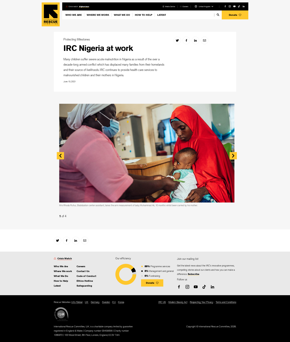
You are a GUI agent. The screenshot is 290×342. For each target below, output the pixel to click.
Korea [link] (121, 302)
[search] (218, 14)
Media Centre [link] (170, 6)
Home (51, 14)
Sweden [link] (106, 302)
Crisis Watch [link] (64, 258)
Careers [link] (185, 6)
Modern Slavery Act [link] (177, 302)
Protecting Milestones (76, 39)
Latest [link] (57, 285)
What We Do (122, 14)
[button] (235, 14)
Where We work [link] (63, 271)
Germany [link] (95, 302)
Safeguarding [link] (84, 285)
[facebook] (225, 6)
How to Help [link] (61, 280)
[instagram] (230, 6)
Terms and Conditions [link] (226, 302)
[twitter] (177, 40)
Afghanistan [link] (84, 6)
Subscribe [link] (193, 274)
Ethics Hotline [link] (85, 280)
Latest (161, 14)
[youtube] (234, 6)
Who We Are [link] (61, 266)
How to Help (143, 14)
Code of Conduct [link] (86, 276)
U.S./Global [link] (76, 302)
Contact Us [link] (83, 271)
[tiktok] (239, 6)
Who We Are (73, 14)
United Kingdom (204, 6)
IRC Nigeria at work (98, 48)
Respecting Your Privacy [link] (201, 302)
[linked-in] (244, 6)
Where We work (98, 14)
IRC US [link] (162, 302)
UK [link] (86, 302)
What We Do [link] (61, 276)
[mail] (204, 40)
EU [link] (114, 302)
